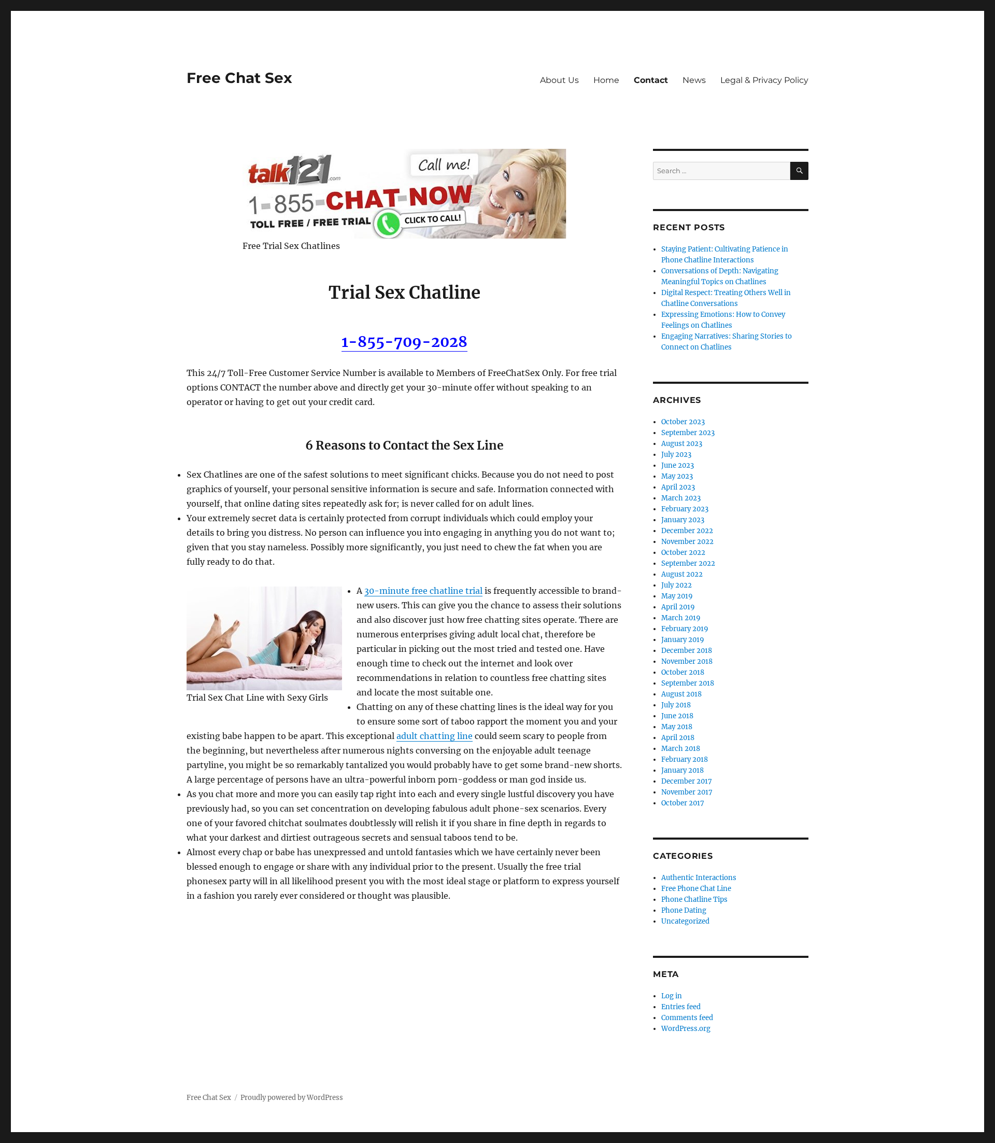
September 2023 (688, 432)
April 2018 (677, 737)
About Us (559, 80)
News (694, 80)
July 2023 (676, 454)
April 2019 (678, 607)
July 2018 (676, 705)
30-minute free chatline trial (423, 591)
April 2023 (678, 487)
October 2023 (683, 421)
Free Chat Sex (239, 78)
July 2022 (676, 585)
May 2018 (676, 726)
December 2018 (686, 650)
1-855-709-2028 (404, 341)
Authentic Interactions (698, 877)
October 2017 (682, 803)
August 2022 (682, 574)
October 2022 (683, 552)
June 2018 (677, 716)
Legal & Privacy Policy (764, 80)
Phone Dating (683, 910)
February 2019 (684, 628)
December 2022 (687, 530)
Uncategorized (685, 921)
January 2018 (682, 770)
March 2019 (681, 618)
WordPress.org (685, 1028)
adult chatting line (434, 736)
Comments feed (687, 1017)
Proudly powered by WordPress (291, 1097)
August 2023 (681, 443)
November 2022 (687, 541)
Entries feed (681, 1006)
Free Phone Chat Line (696, 888)
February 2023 (684, 509)
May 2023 (677, 476)
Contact (651, 80)
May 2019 (677, 596)
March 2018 (680, 748)
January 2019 (682, 639)
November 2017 (687, 792)
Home (606, 80)
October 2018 (682, 672)
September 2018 (687, 683)
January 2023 (682, 519)
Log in (671, 996)
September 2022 (688, 563)
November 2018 (687, 661)
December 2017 (686, 781)
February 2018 (684, 759)
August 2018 (681, 694)
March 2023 (681, 498)
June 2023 (677, 465)
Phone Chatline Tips (694, 899)
